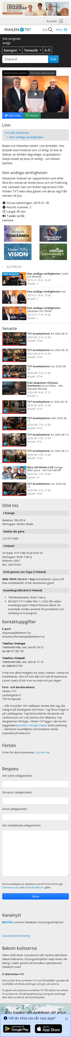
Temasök (31, 50)
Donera (33, 115)
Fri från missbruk (17, 133)
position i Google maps (31, 725)
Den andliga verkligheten (26, 137)
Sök (53, 59)
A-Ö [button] (47, 50)
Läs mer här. (43, 752)
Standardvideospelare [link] (15, 73)
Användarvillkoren (34, 887)
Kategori (11, 50)
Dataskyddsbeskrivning (16, 935)
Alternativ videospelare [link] (42, 73)
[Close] (66, 1019)
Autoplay (14, 267)
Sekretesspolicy (10, 887)
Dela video (14, 115)
